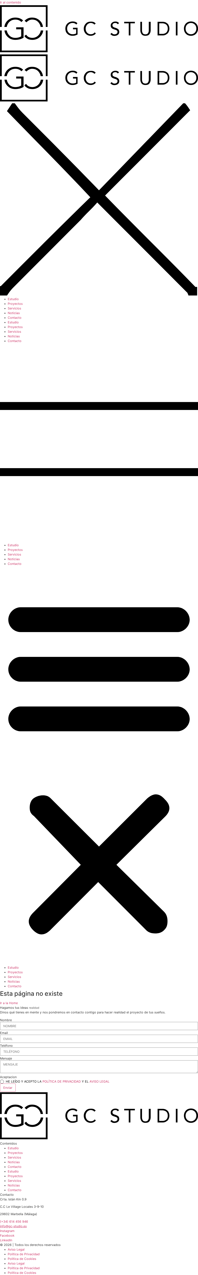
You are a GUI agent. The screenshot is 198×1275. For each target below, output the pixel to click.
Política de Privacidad (24, 1254)
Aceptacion (8, 1077)
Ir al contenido (10, 2)
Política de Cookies (22, 1259)
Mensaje (6, 1058)
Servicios (14, 554)
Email (4, 1032)
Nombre (6, 1020)
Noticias (14, 559)
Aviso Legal (16, 1249)
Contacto (14, 564)
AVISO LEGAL (99, 1081)
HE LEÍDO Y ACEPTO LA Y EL (57, 1081)
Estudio (13, 545)
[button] (99, 765)
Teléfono (6, 1045)
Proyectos (15, 550)
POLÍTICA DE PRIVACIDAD (62, 1081)
